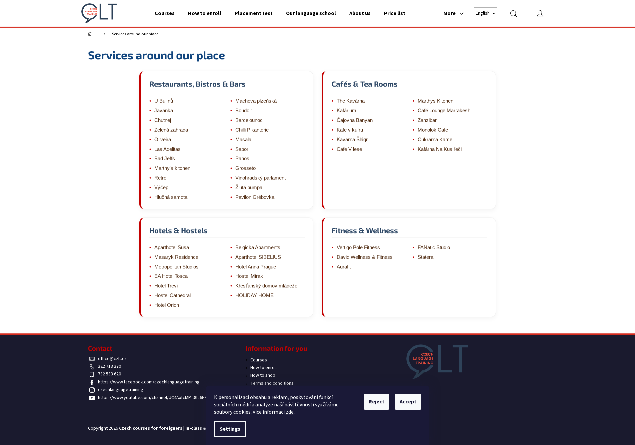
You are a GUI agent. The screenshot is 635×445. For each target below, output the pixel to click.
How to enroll (263, 367)
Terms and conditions (272, 383)
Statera (425, 257)
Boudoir (243, 110)
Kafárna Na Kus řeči (440, 149)
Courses (258, 360)
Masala (243, 139)
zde (290, 412)
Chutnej (162, 120)
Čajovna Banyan (355, 120)
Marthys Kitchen (435, 101)
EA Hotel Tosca (171, 276)
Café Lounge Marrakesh (444, 110)
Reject (376, 401)
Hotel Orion (166, 305)
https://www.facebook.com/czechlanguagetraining (149, 382)
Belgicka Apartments (257, 247)
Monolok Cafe (433, 130)
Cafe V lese (349, 149)
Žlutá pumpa (248, 187)
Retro (160, 178)
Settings (230, 429)
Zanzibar (427, 120)
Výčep (161, 187)
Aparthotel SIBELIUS (258, 257)
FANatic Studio (434, 247)
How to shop (262, 375)
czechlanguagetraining (120, 389)
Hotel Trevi (166, 285)
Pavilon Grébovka (254, 197)
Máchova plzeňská (256, 101)
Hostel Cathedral (172, 295)
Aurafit (344, 266)
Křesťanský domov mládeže (266, 285)
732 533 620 (109, 374)
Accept (408, 401)
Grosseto (245, 168)
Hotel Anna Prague (255, 266)
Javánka (163, 110)
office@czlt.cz (112, 358)
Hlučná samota (170, 197)
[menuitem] (164, 13)
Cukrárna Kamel (435, 139)
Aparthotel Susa (171, 247)
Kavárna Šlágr (352, 139)
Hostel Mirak (249, 276)
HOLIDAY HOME (254, 295)
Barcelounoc (249, 120)
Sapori (242, 149)
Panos (242, 158)
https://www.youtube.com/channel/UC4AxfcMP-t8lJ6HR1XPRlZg (161, 397)
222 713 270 (109, 366)
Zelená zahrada (171, 130)
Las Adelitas (167, 149)
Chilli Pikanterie (252, 130)
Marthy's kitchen (172, 168)
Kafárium (346, 110)
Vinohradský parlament (260, 178)
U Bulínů (163, 101)
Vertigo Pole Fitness (358, 247)
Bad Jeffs (164, 158)
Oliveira (162, 139)
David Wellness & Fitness (365, 257)
